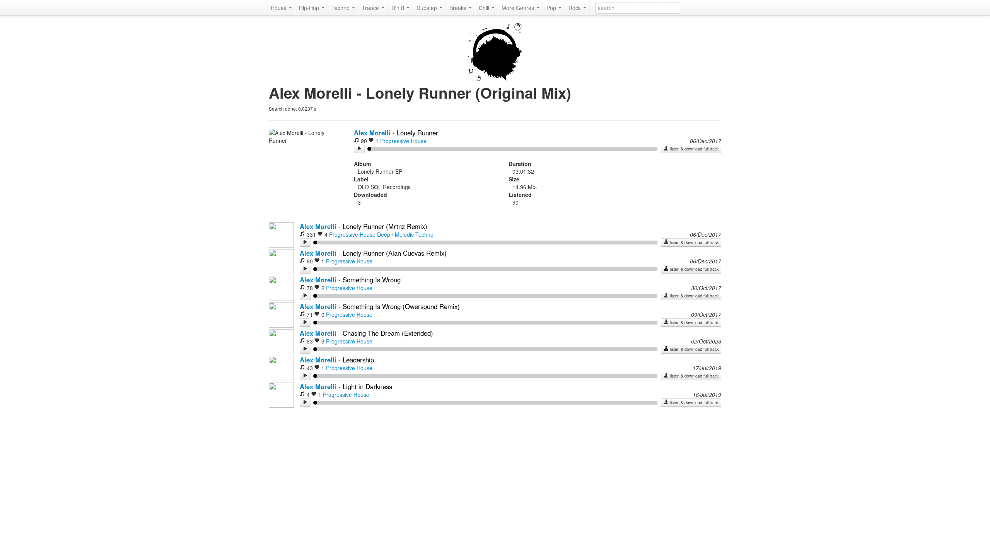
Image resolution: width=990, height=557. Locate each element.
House (279, 8)
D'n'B (398, 8)
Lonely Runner (417, 132)
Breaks (458, 8)
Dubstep (427, 8)
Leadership (358, 359)
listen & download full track (694, 149)
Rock (575, 8)
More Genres (519, 8)
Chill (485, 8)
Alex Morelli (372, 132)
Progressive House (403, 141)
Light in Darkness (367, 386)
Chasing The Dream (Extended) (388, 333)
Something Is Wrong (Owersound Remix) (401, 306)
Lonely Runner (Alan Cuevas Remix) (395, 253)
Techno (341, 8)
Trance (371, 8)
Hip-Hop (310, 8)
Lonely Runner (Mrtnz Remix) (385, 226)
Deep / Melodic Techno (405, 234)
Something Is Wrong (372, 279)
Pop (552, 8)
